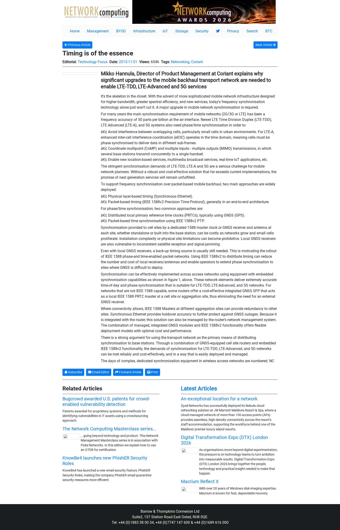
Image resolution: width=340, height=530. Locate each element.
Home (75, 31)
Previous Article (78, 45)
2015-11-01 (128, 62)
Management (98, 31)
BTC (268, 31)
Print (154, 372)
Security (202, 31)
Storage (181, 31)
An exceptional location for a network (219, 398)
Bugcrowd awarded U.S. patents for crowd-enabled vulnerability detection (106, 401)
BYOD (121, 31)
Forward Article (129, 372)
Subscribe (74, 372)
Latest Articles (199, 388)
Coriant (197, 62)
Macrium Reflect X (200, 481)
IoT (165, 31)
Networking (180, 62)
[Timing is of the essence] (79, 73)
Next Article (264, 45)
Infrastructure (144, 31)
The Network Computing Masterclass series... (109, 429)
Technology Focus (93, 62)
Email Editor (100, 372)
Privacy (233, 31)
